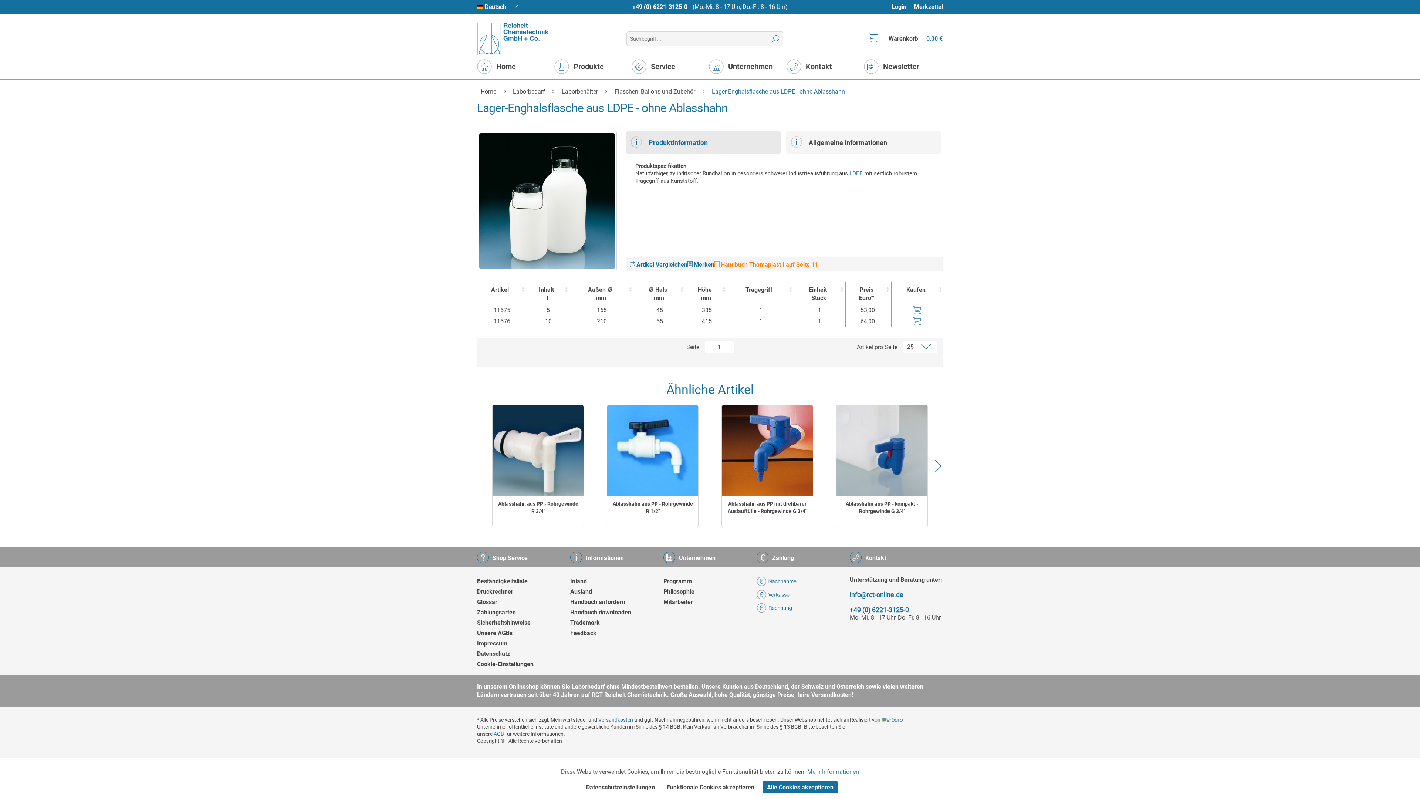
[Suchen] (775, 38)
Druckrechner (495, 591)
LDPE (856, 173)
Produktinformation (678, 142)
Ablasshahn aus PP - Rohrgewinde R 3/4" (538, 507)
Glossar (487, 602)
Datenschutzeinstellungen (620, 787)
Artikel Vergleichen (661, 264)
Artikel (500, 289)
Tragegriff (759, 289)
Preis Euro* (866, 293)
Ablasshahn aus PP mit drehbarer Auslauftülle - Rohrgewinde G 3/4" (767, 507)
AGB (499, 734)
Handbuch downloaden (600, 612)
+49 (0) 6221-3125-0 (659, 6)
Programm (677, 581)
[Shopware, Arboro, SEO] (892, 720)
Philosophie (678, 591)
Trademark (585, 622)
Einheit (818, 293)
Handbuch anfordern (597, 602)
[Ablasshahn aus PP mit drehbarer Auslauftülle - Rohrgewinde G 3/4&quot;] (767, 450)
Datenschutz (493, 653)
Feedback (583, 633)
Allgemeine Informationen (848, 142)
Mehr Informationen (833, 771)
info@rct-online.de (876, 595)
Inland (578, 581)
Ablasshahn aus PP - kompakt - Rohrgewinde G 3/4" (882, 507)
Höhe (705, 293)
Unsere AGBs (495, 633)
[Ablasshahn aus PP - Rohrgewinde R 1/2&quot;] (652, 450)
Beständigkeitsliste (502, 581)
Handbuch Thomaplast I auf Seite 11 (768, 264)
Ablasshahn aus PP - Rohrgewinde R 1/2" (653, 507)
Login (899, 6)
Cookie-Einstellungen (505, 664)
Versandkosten (615, 720)
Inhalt (546, 293)
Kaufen (916, 289)
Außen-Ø (600, 293)
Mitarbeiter (678, 602)
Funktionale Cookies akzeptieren (710, 787)
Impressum (492, 643)
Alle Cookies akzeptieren (800, 787)
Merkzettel (928, 6)
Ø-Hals (658, 293)
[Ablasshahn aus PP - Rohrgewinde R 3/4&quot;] (538, 450)
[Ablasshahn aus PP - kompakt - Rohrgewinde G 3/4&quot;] (881, 450)
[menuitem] (902, 7)
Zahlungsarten (496, 612)
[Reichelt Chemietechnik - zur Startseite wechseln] (513, 39)
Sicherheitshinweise (504, 622)
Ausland (581, 591)
